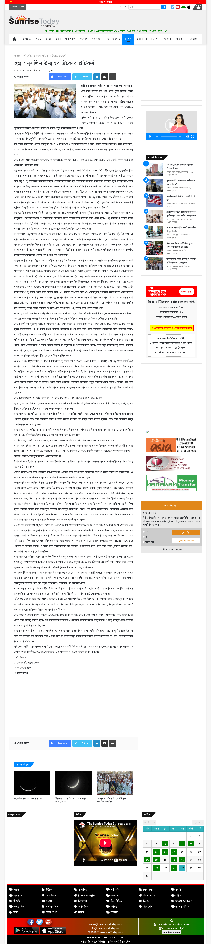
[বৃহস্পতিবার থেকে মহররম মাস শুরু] (32, 783)
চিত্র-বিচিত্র (116, 901)
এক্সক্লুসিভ (18, 906)
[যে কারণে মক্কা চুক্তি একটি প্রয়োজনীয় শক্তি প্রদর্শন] (154, 232)
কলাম (81, 912)
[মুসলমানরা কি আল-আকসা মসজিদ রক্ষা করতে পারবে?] (154, 185)
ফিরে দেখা (51, 912)
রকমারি (115, 895)
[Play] (150, 136)
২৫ (156, 867)
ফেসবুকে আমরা (14, 814)
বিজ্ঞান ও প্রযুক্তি (86, 895)
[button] (171, 125)
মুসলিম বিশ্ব (52, 906)
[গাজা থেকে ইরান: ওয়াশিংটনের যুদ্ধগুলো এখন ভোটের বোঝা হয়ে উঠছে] (154, 248)
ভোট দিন (186, 532)
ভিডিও (114, 906)
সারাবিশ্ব (82, 890)
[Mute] (187, 136)
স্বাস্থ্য (15, 912)
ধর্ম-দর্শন (27, 55)
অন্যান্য (114, 912)
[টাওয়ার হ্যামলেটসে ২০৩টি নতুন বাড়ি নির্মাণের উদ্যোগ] (154, 169)
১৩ (173, 851)
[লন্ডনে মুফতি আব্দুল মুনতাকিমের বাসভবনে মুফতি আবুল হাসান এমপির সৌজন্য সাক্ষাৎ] (154, 216)
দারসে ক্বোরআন (183, 901)
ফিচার (146, 901)
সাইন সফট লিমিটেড (118, 941)
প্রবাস (49, 901)
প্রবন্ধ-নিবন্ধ (149, 895)
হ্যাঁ (146, 531)
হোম (18, 55)
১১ (156, 851)
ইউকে (49, 890)
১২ (165, 851)
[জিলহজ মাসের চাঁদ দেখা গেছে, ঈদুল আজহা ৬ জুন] (73, 783)
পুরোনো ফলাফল (186, 540)
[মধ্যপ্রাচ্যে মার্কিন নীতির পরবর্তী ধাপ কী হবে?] (154, 200)
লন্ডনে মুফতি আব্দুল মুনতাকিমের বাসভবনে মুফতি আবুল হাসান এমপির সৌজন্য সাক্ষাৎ (67, 6)
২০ (173, 859)
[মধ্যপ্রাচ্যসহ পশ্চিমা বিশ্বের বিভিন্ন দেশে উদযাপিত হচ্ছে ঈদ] (115, 783)
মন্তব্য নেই (149, 542)
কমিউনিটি (51, 895)
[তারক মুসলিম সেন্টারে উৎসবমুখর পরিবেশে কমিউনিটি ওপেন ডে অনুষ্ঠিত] (154, 263)
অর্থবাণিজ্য (83, 906)
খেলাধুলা (148, 890)
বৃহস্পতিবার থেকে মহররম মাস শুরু (28, 798)
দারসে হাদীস (182, 906)
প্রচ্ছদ (16, 890)
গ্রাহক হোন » (187, 291)
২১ (182, 859)
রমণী (178, 890)
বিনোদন (82, 901)
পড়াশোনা (148, 906)
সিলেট (16, 901)
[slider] (169, 136)
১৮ (156, 859)
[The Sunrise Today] (34, 21)
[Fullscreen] (192, 136)
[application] (171, 125)
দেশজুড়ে (17, 895)
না (146, 536)
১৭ (147, 859)
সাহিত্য (179, 895)
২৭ (173, 867)
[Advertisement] (138, 18)
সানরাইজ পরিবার (171, 932)
